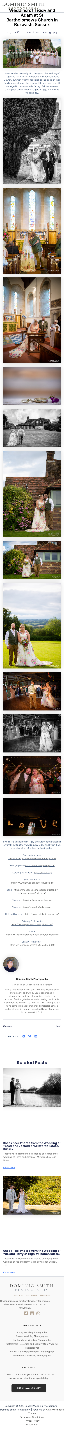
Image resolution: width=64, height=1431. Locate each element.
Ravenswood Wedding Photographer (32, 1355)
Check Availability (29, 1388)
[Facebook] (26, 1313)
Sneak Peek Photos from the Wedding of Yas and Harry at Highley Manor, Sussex (32, 1252)
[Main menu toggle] (60, 6)
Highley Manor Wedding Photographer (32, 1340)
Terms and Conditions (32, 1417)
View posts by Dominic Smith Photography (32, 984)
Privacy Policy (32, 1420)
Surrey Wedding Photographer (32, 1332)
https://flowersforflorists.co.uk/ (37, 907)
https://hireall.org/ (43, 872)
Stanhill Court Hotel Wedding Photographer (32, 1351)
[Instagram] (32, 1313)
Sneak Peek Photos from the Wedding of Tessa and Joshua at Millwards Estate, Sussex (32, 1146)
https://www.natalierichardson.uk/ (42, 914)
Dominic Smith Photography (32, 979)
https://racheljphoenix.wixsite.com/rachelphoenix (32, 858)
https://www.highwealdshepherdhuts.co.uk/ (32, 882)
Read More (9, 1167)
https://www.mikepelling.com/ (40, 865)
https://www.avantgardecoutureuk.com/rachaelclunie (32, 934)
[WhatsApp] (38, 1313)
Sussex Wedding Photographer (32, 1336)
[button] (24, 1036)
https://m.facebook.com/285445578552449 (32, 945)
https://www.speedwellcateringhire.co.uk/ (32, 924)
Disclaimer (32, 1424)
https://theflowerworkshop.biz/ (37, 900)
